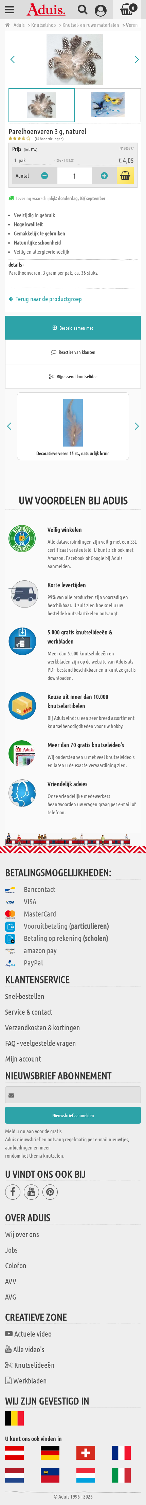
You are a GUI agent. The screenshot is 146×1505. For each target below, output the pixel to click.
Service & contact (28, 1011)
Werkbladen (30, 1380)
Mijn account (23, 1058)
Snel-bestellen (24, 996)
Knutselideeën (34, 1364)
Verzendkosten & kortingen (42, 1027)
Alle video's (28, 1349)
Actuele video (33, 1333)
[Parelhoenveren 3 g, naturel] (74, 59)
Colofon (15, 1265)
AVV (10, 1280)
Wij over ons (22, 1234)
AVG (10, 1296)
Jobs (11, 1249)
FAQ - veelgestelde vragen (40, 1042)
